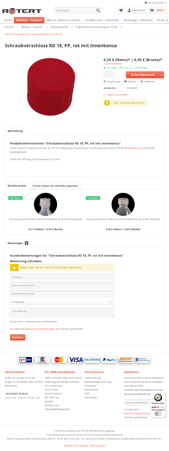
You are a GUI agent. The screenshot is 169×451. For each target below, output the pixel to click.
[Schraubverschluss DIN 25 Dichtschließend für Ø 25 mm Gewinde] (123, 204)
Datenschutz (91, 389)
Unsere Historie (53, 393)
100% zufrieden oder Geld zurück (63, 377)
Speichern (17, 337)
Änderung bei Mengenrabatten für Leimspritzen (62, 383)
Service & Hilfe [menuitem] (155, 2)
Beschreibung (15, 130)
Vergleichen (113, 81)
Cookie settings (92, 377)
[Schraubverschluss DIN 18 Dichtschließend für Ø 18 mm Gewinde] (45, 204)
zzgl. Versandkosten (113, 63)
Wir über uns (52, 397)
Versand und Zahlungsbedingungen (57, 407)
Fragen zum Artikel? (117, 94)
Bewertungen (17, 243)
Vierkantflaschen (133, 148)
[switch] (158, 414)
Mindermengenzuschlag (97, 381)
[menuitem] (78, 10)
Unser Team (51, 389)
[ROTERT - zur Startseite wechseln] (22, 11)
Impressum (90, 397)
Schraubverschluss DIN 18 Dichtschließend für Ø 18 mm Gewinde (45, 219)
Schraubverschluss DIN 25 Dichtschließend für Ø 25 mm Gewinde (123, 219)
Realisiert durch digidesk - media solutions (84, 445)
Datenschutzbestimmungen (39, 328)
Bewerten (149, 81)
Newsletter (90, 385)
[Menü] (164, 394)
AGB (86, 393)
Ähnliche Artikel (17, 185)
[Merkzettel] (121, 10)
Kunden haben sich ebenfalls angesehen (55, 185)
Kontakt (49, 401)
